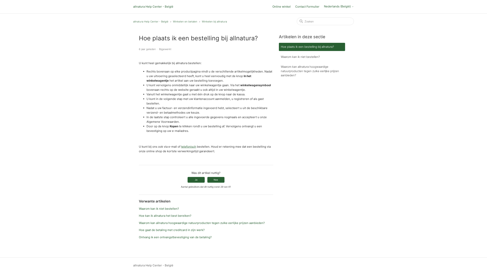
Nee (216, 179)
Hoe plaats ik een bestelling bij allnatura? (307, 47)
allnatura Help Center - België (153, 6)
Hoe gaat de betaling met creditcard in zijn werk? (172, 230)
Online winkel (281, 6)
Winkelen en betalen (185, 21)
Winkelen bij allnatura (214, 21)
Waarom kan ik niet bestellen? (159, 208)
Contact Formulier (307, 6)
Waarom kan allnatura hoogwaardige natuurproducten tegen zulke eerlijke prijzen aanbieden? (202, 223)
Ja (196, 179)
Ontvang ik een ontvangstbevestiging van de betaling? (175, 237)
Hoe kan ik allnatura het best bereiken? (165, 215)
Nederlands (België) (338, 6)
